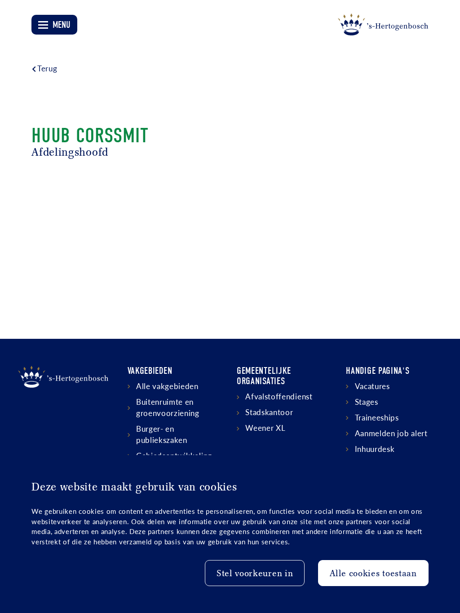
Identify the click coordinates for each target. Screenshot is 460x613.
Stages (366, 401)
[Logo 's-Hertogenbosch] (383, 24)
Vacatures (372, 386)
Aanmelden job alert (391, 433)
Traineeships (377, 417)
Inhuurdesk (375, 448)
